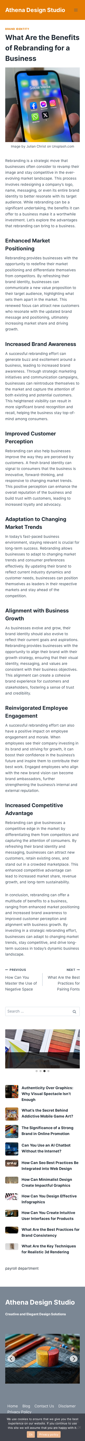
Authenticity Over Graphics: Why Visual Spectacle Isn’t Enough (47, 1094)
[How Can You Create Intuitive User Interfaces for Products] (11, 1213)
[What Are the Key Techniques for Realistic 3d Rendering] (11, 1246)
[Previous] (11, 1359)
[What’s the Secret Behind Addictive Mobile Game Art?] (11, 1114)
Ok (31, 1434)
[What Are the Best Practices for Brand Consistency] (11, 1230)
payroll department (22, 1268)
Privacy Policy (19, 1412)
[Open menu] (76, 10)
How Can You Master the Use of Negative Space (21, 979)
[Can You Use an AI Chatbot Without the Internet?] (11, 1149)
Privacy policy (48, 1434)
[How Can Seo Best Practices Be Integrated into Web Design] (11, 1163)
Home (12, 1406)
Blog (26, 1406)
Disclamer (67, 1406)
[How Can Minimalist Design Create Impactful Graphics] (11, 1180)
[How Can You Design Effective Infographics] (11, 1196)
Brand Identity (17, 29)
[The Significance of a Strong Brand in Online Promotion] (11, 1131)
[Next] (74, 1359)
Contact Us (44, 1406)
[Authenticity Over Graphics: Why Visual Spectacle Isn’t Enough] (11, 1091)
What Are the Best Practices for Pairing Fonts (64, 979)
